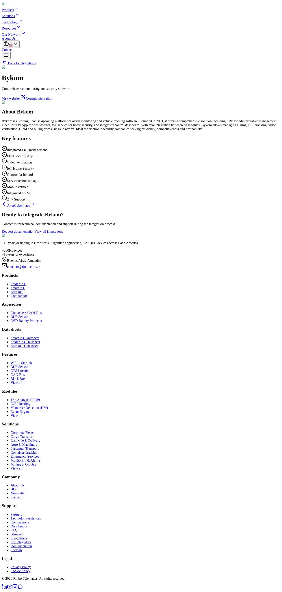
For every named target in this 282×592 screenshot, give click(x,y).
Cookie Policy (20, 571)
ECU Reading (20, 404)
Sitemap (16, 550)
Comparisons (20, 522)
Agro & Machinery (24, 444)
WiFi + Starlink (21, 363)
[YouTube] (9, 588)
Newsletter (18, 493)
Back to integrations (22, 63)
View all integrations (48, 231)
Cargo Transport (22, 436)
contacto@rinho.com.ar (23, 267)
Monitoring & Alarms (26, 460)
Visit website (11, 98)
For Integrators (21, 542)
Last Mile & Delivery (25, 440)
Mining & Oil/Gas (23, 464)
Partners (16, 514)
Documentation (21, 546)
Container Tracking (24, 452)
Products (8, 10)
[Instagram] (15, 588)
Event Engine (20, 412)
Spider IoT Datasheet (25, 342)
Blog (14, 489)
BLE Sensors (20, 317)
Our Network (11, 34)
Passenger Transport (25, 448)
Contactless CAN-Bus (26, 313)
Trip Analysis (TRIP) (25, 400)
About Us (8, 38)
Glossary (17, 534)
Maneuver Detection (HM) (29, 408)
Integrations (19, 538)
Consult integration (39, 98)
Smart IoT (18, 288)
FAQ (14, 530)
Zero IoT (17, 292)
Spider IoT (18, 284)
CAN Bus (18, 375)
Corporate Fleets (22, 432)
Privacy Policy (21, 567)
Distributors (19, 526)
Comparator (19, 296)
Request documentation (18, 231)
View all (16, 382)
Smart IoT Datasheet (25, 338)
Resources (9, 28)
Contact (7, 50)
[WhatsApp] (20, 588)
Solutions (8, 16)
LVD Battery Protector (26, 321)
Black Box (18, 378)
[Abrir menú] (6, 55)
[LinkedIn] (4, 588)
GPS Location (20, 371)
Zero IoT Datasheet (24, 346)
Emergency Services (25, 456)
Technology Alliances (26, 518)
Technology (10, 22)
